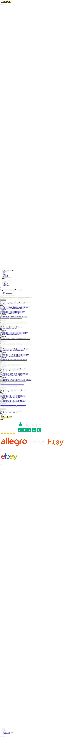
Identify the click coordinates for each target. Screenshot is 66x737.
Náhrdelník (4, 272)
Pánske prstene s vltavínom (6, 280)
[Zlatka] (6, 2)
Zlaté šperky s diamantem (6, 283)
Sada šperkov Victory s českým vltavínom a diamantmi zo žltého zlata (11, 356)
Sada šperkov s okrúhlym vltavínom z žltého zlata (8, 328)
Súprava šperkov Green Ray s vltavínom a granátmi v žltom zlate (11, 318)
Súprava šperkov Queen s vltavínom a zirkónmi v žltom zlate (10, 370)
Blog (3, 734)
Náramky (4, 273)
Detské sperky (4, 271)
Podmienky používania (6, 733)
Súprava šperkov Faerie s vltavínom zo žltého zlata (8, 412)
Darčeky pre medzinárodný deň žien (8, 270)
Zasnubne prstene (5, 282)
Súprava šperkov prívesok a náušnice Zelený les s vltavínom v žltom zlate (12, 350)
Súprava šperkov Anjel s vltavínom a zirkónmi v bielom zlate (10, 402)
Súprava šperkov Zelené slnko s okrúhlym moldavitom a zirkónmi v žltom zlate (13, 381)
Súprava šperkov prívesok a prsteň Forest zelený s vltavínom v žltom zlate (12, 303)
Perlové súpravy (5, 275)
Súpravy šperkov (5, 281)
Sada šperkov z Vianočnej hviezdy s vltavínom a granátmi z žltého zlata (12, 308)
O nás (3, 728)
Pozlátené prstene (5, 276)
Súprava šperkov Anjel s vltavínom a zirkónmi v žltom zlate (10, 397)
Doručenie (4, 730)
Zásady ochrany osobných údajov (7, 732)
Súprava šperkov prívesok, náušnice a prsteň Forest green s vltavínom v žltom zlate (13, 344)
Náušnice (4, 274)
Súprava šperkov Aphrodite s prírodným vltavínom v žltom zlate (10, 391)
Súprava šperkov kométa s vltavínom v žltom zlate (8, 365)
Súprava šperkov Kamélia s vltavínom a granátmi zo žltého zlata (10, 323)
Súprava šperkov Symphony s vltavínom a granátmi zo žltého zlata (11, 334)
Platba (3, 731)
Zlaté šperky (4, 284)
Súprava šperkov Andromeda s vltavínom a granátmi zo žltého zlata (11, 375)
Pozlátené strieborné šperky (6, 277)
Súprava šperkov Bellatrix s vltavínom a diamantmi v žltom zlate (10, 361)
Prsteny (3, 278)
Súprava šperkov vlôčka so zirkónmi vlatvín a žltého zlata (9, 313)
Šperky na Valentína (5, 285)
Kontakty (4, 729)
